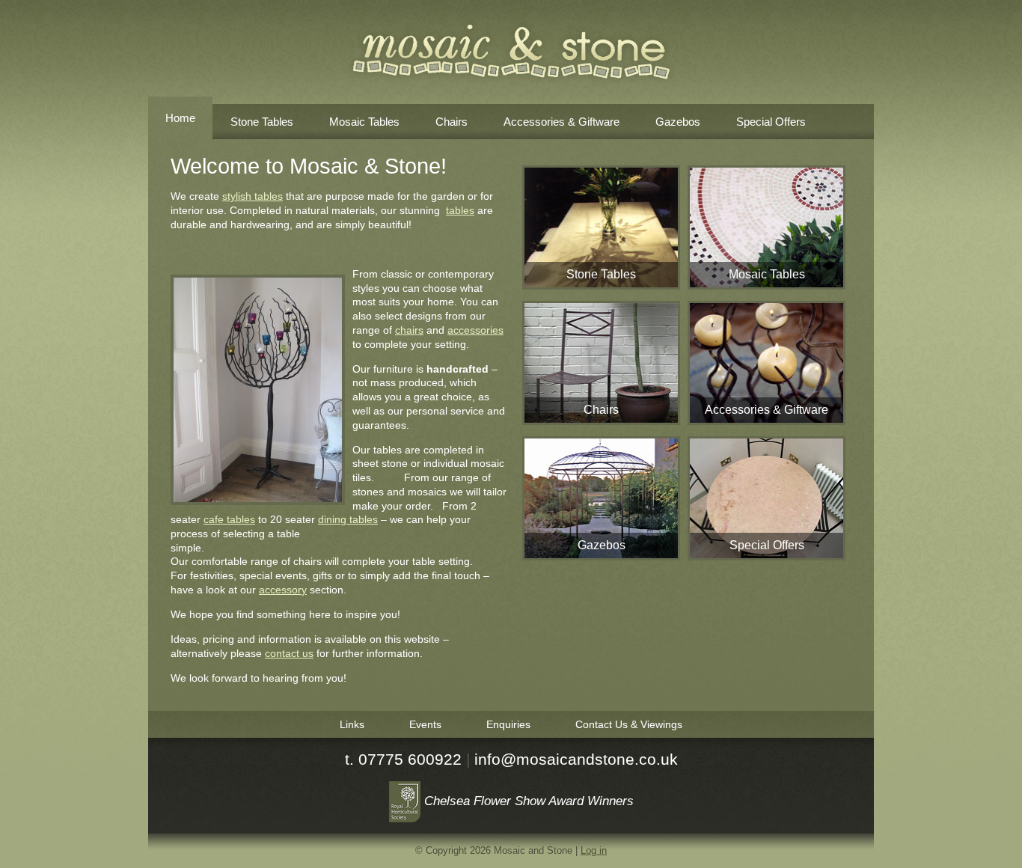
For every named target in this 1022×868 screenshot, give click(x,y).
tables (460, 210)
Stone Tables (261, 121)
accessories (475, 330)
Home (180, 117)
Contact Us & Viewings (628, 724)
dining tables (348, 519)
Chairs (451, 121)
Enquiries (508, 724)
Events (425, 724)
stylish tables (252, 196)
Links (352, 724)
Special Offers (771, 121)
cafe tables (229, 519)
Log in (594, 850)
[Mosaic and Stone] (511, 52)
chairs (409, 330)
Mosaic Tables (364, 121)
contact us (289, 653)
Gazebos (677, 121)
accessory (283, 590)
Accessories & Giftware (561, 121)
